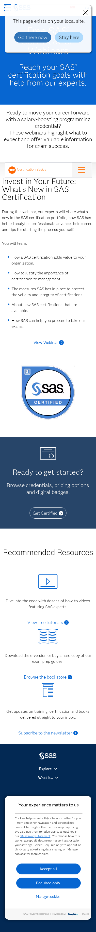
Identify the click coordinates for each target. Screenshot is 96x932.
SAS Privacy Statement (35, 836)
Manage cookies (48, 896)
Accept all (48, 868)
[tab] (39, 170)
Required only (48, 883)
